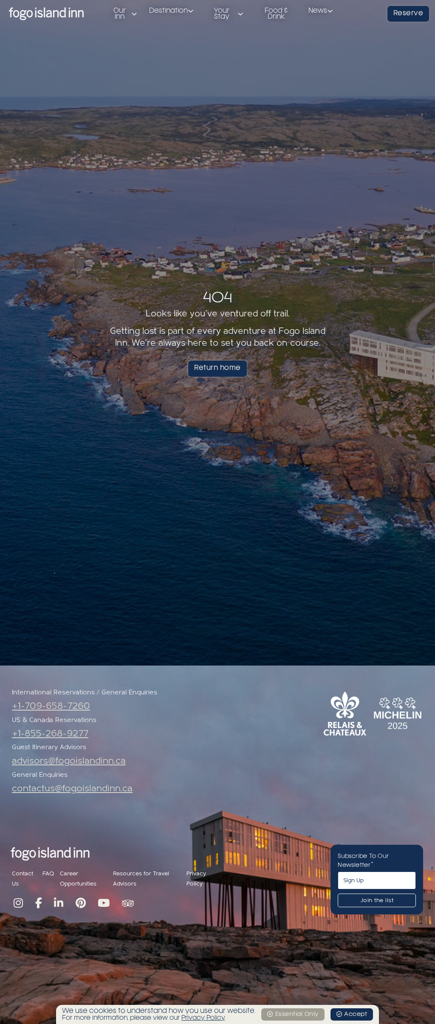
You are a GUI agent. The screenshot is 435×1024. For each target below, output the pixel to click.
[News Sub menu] (330, 11)
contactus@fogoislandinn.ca (72, 788)
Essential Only (297, 1014)
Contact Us (22, 878)
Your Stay (221, 14)
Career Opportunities (78, 878)
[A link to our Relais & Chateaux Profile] (345, 713)
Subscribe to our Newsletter (363, 860)
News (317, 11)
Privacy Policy (196, 878)
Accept (355, 1014)
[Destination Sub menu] (191, 11)
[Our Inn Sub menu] (134, 14)
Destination (168, 11)
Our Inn (119, 14)
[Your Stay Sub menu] (240, 14)
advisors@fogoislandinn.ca (69, 761)
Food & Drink (276, 14)
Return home (217, 368)
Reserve (408, 14)
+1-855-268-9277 (50, 733)
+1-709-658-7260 (51, 706)
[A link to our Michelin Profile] (397, 713)
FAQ (48, 873)
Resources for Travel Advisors (141, 878)
